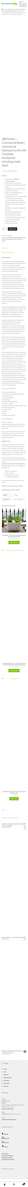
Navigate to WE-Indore (7, 1109)
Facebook (5, 1134)
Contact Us (6, 1083)
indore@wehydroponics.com (9, 1119)
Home (4, 9)
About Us (6, 1074)
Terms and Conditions (7, 1155)
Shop (5, 1071)
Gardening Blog (8, 1077)
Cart (21, 1183)
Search (14, 1184)
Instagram (6, 1138)
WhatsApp (6, 1142)
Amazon (6, 1146)
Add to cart (12, 229)
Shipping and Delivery (7, 1157)
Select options (14, 542)
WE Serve (6, 1086)
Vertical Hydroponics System (11, 11)
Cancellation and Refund (8, 1159)
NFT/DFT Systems (8, 239)
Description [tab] (5, 248)
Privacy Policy (5, 1153)
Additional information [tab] (8, 252)
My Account (6, 1080)
